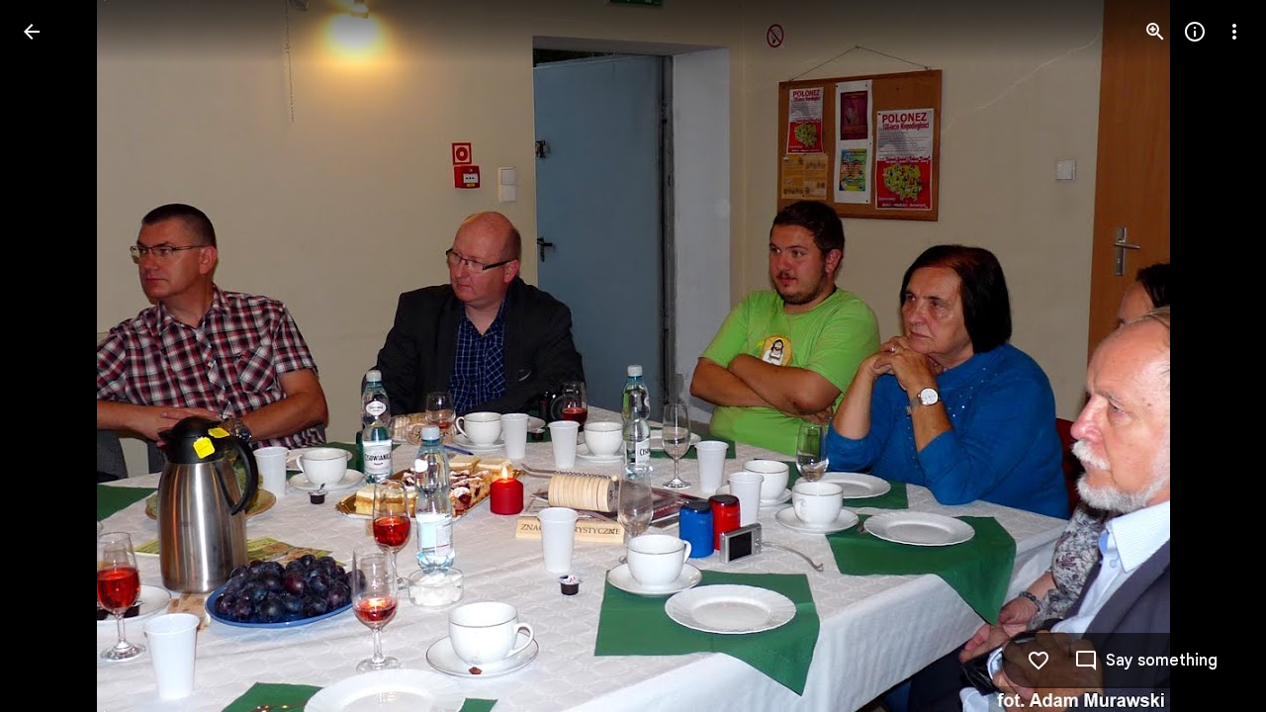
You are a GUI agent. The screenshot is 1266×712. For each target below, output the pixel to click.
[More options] (1234, 31)
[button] (55, 356)
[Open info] (1195, 31)
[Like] (1038, 660)
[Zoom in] (1155, 31)
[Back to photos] (31, 31)
